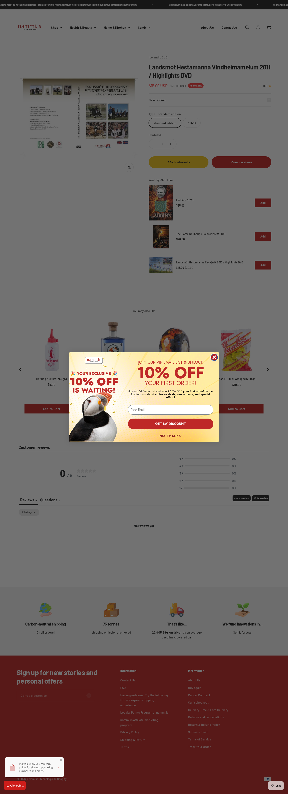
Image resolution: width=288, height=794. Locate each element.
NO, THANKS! (170, 435)
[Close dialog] (214, 357)
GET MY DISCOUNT (170, 424)
